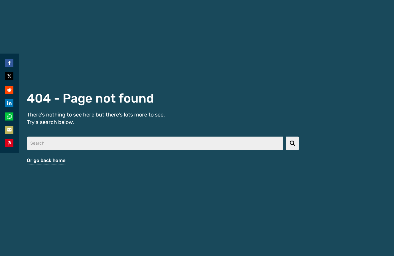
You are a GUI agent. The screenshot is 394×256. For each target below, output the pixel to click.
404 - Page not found (90, 98)
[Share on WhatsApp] (9, 116)
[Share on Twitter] (9, 76)
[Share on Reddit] (9, 90)
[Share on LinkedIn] (9, 103)
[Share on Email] (9, 130)
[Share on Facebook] (9, 63)
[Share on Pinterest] (9, 143)
